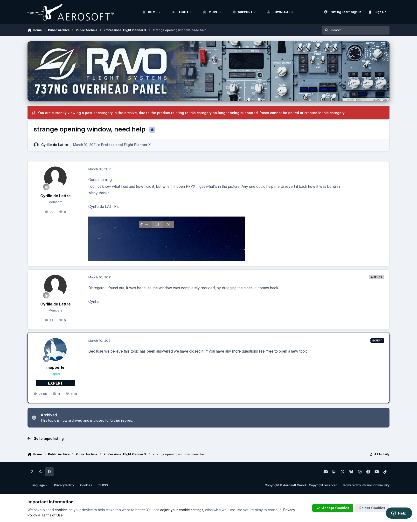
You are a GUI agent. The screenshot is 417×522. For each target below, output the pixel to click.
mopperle (55, 367)
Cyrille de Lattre (54, 145)
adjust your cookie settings (181, 510)
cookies (61, 510)
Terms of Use (52, 515)
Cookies (86, 485)
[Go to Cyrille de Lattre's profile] (36, 144)
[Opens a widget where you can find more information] (399, 514)
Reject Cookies (372, 508)
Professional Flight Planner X (126, 145)
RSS (104, 485)
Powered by (366, 485)
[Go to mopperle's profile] (55, 349)
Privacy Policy (64, 485)
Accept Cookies (335, 508)
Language (38, 485)
